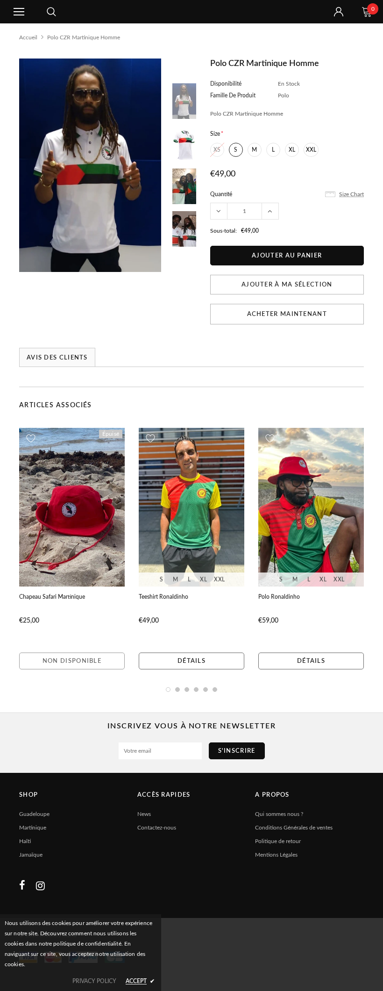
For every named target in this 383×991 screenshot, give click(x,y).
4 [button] (196, 689)
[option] (90, 165)
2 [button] (177, 689)
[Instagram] (40, 886)
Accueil (28, 37)
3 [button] (186, 689)
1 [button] (168, 689)
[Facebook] (22, 886)
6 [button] (215, 689)
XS (216, 150)
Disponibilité (225, 84)
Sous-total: (223, 231)
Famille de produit (232, 95)
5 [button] (205, 689)
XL (292, 150)
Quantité (221, 194)
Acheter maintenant (287, 314)
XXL (311, 150)
